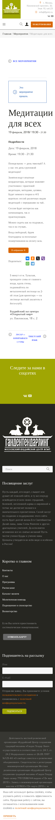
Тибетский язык (34, 338)
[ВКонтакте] (27, 258)
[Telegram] (33, 263)
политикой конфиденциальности (33, 808)
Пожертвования (42, 24)
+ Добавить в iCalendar (26, 74)
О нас (5, 576)
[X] (38, 258)
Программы (8, 582)
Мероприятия (20, 33)
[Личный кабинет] (27, 24)
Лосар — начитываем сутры (20, 338)
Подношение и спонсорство (17, 605)
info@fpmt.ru (46, 12)
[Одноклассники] (33, 258)
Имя (4, 664)
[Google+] (49, 16)
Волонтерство (9, 611)
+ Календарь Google (25, 67)
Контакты (7, 570)
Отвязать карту (17, 636)
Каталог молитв (10, 593)
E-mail (6, 677)
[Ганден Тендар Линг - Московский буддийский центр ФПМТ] (11, 9)
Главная (7, 33)
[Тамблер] (25, 396)
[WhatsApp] (27, 263)
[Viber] (43, 258)
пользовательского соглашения (19, 695)
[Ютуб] (52, 16)
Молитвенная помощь (14, 599)
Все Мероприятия (24, 61)
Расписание (8, 588)
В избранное (17, 250)
